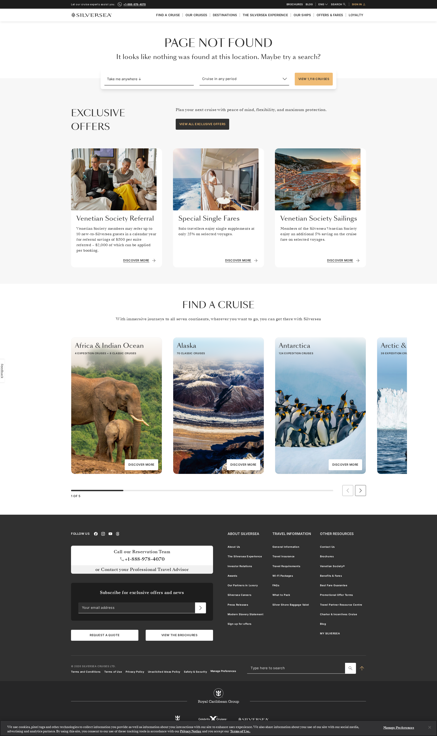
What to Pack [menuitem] (281, 595)
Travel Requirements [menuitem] (286, 566)
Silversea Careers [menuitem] (239, 595)
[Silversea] (91, 15)
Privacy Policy (135, 671)
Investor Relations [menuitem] (240, 566)
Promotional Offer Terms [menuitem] (336, 595)
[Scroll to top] (362, 668)
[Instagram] (103, 533)
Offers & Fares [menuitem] (330, 15)
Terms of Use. (240, 731)
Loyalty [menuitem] (356, 15)
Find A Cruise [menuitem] (168, 15)
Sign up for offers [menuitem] (240, 623)
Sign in (357, 4)
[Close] (430, 727)
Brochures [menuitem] (327, 556)
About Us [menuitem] (234, 546)
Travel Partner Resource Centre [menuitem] (341, 604)
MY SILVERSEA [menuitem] (330, 633)
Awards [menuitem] (232, 575)
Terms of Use (113, 671)
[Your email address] (200, 607)
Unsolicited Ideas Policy (164, 671)
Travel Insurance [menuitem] (283, 556)
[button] (149, 79)
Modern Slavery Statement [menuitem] (245, 614)
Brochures (295, 4)
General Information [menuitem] (285, 546)
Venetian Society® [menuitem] (332, 566)
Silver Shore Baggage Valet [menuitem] (290, 604)
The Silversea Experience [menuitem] (265, 15)
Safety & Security (195, 671)
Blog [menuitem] (323, 623)
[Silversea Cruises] (253, 719)
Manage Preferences (223, 671)
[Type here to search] (350, 668)
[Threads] (117, 533)
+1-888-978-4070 (134, 4)
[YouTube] (110, 533)
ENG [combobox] (321, 4)
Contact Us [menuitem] (327, 546)
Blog (309, 4)
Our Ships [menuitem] (302, 15)
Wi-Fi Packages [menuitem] (282, 575)
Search (336, 4)
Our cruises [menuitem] (196, 15)
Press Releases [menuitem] (238, 604)
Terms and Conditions (86, 671)
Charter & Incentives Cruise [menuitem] (338, 614)
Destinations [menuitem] (225, 15)
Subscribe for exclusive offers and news (142, 592)
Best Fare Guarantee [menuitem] (333, 585)
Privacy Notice (190, 731)
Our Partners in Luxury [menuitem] (243, 585)
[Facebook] (96, 533)
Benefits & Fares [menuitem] (331, 575)
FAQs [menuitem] (275, 585)
